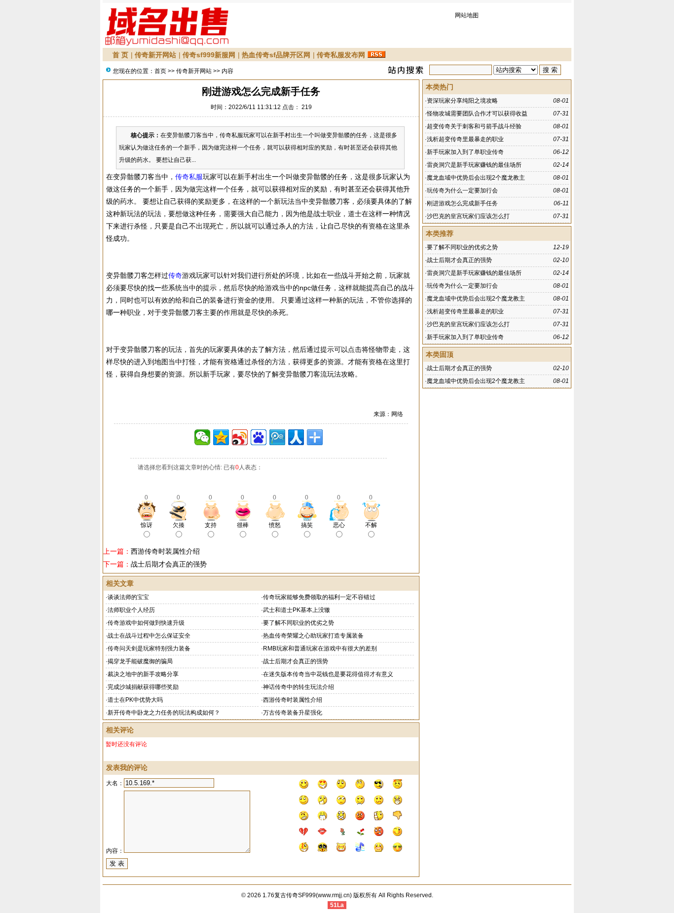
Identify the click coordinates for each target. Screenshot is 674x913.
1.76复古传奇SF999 (289, 895)
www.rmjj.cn (334, 895)
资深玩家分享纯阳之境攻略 (462, 100)
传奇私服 (189, 177)
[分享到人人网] (296, 437)
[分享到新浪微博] (240, 437)
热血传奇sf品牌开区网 (276, 55)
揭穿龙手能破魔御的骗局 (140, 661)
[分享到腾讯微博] (277, 437)
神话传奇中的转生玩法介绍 (298, 687)
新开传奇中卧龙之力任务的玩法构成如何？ (164, 712)
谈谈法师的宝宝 (128, 597)
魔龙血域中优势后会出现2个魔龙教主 (476, 177)
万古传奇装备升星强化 (292, 712)
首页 (160, 71)
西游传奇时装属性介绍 (165, 551)
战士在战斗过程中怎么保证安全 (149, 635)
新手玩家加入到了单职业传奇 (465, 152)
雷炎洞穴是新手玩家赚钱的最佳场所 (474, 164)
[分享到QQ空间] (221, 437)
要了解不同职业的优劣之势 (298, 622)
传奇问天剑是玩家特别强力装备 (149, 648)
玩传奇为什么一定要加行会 (462, 190)
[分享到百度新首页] (258, 437)
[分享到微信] (202, 437)
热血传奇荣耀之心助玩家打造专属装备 (313, 635)
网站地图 (467, 15)
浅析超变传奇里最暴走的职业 (465, 139)
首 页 (120, 55)
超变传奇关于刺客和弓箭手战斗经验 (474, 126)
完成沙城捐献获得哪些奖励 (143, 687)
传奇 (175, 275)
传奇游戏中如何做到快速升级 (146, 622)
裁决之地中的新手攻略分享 (143, 674)
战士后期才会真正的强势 (169, 564)
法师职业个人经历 (131, 610)
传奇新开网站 (155, 55)
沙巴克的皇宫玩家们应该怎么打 (468, 216)
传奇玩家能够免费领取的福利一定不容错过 (319, 597)
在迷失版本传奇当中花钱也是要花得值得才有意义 (328, 674)
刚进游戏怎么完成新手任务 (462, 203)
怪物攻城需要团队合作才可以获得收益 (477, 113)
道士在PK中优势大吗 (135, 699)
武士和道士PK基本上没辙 (296, 610)
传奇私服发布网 (341, 55)
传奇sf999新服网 (209, 55)
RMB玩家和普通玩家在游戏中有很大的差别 (320, 648)
